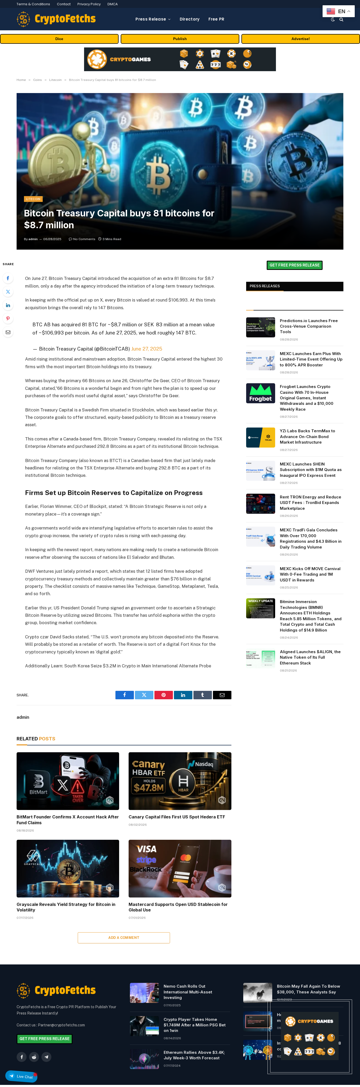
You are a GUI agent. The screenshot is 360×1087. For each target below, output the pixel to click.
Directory (190, 19)
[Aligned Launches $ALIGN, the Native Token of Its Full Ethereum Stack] (260, 658)
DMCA (113, 4)
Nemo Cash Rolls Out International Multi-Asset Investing (188, 992)
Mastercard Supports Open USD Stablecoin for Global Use (178, 907)
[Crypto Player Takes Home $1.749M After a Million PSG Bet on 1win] (144, 1026)
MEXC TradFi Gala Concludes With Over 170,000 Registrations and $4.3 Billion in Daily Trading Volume (311, 538)
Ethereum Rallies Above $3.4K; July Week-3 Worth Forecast (194, 1055)
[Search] (340, 19)
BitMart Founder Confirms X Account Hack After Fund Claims (68, 819)
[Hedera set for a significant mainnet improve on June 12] (257, 1021)
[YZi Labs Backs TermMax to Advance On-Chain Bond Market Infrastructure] (260, 438)
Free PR (216, 19)
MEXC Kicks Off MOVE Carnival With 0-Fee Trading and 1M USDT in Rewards (310, 574)
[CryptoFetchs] (56, 19)
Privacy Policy (89, 4)
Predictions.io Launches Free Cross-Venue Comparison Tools (309, 326)
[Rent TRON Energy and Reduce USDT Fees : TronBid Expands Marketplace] (260, 504)
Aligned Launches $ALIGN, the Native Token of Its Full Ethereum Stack (310, 657)
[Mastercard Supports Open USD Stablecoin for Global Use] (180, 868)
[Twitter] (8, 291)
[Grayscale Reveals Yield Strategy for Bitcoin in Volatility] (68, 868)
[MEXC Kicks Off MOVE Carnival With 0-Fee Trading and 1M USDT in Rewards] (260, 575)
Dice (59, 39)
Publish (180, 39)
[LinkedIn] (8, 305)
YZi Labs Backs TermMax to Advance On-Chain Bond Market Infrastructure (307, 436)
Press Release (150, 19)
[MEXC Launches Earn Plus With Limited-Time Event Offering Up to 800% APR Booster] (260, 360)
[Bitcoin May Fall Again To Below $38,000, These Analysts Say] (257, 993)
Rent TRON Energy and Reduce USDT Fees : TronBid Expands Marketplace (310, 502)
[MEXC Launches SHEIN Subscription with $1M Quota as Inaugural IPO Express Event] (260, 471)
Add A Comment (123, 938)
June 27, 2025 (146, 349)
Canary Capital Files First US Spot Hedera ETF (177, 816)
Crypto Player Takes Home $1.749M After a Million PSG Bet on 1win (195, 1025)
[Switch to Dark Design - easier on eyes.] (333, 19)
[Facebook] (8, 278)
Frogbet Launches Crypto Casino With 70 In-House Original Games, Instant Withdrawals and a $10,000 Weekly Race (306, 398)
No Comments (84, 239)
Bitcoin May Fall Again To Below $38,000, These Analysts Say (308, 989)
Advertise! (300, 39)
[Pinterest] (8, 318)
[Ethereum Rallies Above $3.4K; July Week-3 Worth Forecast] (144, 1059)
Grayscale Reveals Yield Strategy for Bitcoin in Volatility (66, 907)
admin (33, 239)
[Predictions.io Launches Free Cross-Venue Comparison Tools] (260, 327)
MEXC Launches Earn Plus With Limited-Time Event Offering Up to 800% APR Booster (311, 359)
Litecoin (33, 199)
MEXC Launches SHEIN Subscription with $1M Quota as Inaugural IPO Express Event (311, 470)
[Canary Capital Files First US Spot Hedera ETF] (180, 781)
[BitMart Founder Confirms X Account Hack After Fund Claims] (68, 781)
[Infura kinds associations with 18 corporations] (257, 1050)
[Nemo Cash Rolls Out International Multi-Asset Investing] (144, 993)
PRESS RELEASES (265, 286)
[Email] (8, 332)
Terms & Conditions (33, 4)
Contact (64, 4)
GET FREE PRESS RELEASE (295, 265)
